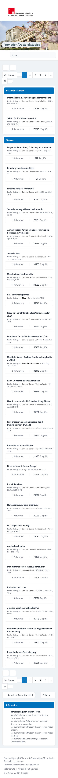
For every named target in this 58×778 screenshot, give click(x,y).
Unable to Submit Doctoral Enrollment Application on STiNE (30, 358)
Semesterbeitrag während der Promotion (25, 209)
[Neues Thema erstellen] (5, 68)
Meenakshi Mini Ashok (31, 363)
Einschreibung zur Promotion (20, 188)
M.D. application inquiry (18, 525)
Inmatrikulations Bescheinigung (21, 652)
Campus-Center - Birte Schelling (34, 101)
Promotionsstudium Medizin (20, 445)
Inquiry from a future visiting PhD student (26, 566)
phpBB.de (34, 764)
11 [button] (5, 81)
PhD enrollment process (18, 294)
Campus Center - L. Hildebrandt (34, 236)
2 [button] (29, 74)
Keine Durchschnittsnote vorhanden (23, 380)
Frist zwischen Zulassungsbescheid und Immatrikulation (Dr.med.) (25, 423)
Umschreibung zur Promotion (20, 274)
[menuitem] (9, 768)
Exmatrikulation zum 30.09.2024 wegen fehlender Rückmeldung (29, 630)
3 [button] (35, 74)
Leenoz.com (18, 761)
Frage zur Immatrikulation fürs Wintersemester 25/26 (28, 314)
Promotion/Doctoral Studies (22, 45)
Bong (24, 469)
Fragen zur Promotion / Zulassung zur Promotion (29, 147)
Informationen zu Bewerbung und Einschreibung (29, 97)
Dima (24, 298)
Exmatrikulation (14, 484)
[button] (10, 81)
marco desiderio (28, 570)
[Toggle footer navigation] (3, 750)
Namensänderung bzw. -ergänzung (22, 504)
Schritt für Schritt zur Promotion (21, 118)
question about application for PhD (23, 607)
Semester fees (13, 253)
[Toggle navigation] (54, 10)
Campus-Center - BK (30, 150)
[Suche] (47, 55)
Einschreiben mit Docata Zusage (21, 466)
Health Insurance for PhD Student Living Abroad (29, 401)
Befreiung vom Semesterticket (20, 168)
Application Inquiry (16, 546)
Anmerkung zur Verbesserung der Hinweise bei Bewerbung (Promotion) (28, 231)
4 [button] (40, 74)
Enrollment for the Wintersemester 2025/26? (27, 336)
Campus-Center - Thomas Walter (34, 277)
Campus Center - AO (30, 171)
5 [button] (45, 74)
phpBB (18, 758)
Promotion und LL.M (16, 587)
